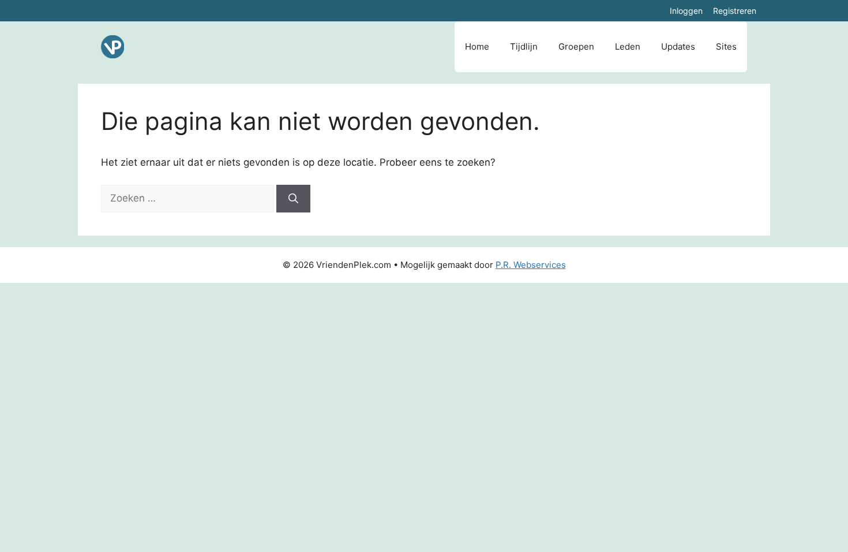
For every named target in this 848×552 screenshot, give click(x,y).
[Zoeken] (293, 198)
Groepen (576, 46)
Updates (678, 46)
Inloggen (686, 11)
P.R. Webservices (531, 264)
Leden (627, 46)
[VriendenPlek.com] (112, 46)
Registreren (734, 11)
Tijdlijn (524, 46)
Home (477, 46)
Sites (726, 46)
